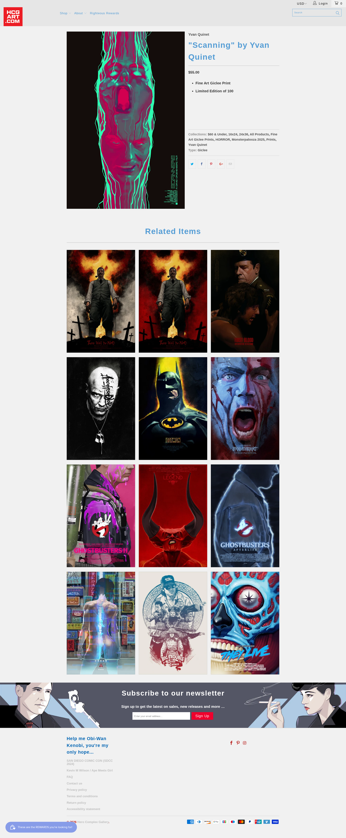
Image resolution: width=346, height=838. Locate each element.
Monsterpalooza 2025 (248, 139)
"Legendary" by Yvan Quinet (173, 515)
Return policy (76, 802)
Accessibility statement (83, 809)
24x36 (205, 109)
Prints (271, 139)
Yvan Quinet (198, 34)
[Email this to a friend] (230, 164)
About (79, 13)
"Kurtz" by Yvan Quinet (101, 408)
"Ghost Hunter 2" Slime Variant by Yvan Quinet (101, 515)
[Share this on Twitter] (192, 164)
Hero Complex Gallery (93, 822)
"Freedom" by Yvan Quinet (245, 408)
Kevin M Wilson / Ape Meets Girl (90, 770)
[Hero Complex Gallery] (29, 16)
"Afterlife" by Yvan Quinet (245, 515)
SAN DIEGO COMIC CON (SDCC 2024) (90, 762)
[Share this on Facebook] (202, 164)
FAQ (70, 777)
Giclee (202, 150)
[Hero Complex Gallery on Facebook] (231, 743)
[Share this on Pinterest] (211, 164)
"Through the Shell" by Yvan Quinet (101, 623)
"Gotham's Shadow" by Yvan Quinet (173, 408)
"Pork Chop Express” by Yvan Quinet (173, 623)
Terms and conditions (82, 796)
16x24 (193, 109)
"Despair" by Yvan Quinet (245, 301)
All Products (259, 134)
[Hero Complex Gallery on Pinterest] (238, 743)
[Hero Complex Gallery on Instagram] (244, 743)
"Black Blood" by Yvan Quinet (101, 301)
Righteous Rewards (104, 13)
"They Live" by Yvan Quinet (245, 623)
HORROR (223, 139)
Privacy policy (77, 789)
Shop (64, 13)
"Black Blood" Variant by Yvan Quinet (173, 301)
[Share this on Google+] (221, 164)
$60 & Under (217, 134)
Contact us (74, 783)
